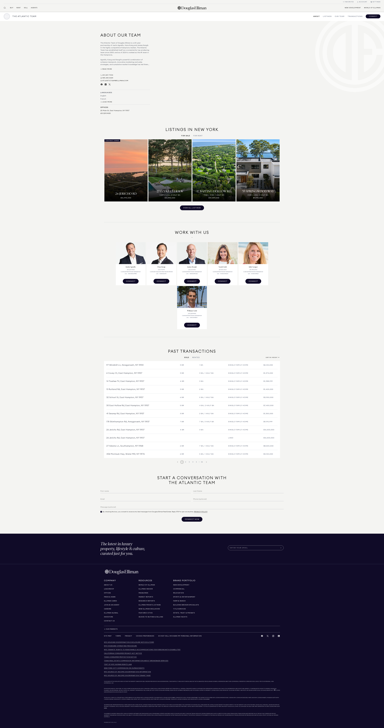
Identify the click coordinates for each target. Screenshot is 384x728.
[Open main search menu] (6, 8)
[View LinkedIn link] (279, 636)
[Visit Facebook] (101, 84)
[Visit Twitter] (109, 84)
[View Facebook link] (262, 636)
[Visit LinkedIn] (105, 84)
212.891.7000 (130, 688)
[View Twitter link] (267, 636)
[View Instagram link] (273, 636)
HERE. (105, 708)
